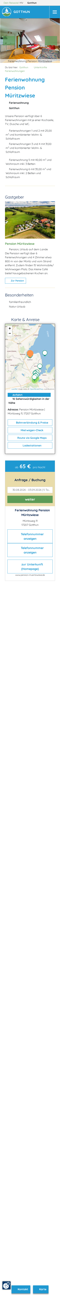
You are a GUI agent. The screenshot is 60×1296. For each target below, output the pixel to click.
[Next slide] (51, 40)
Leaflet (14, 389)
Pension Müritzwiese (19, 244)
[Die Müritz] (46, 354)
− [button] (10, 333)
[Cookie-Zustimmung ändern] (6, 1285)
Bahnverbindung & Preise (31, 422)
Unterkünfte (40, 67)
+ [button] (10, 328)
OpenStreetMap (36, 389)
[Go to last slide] (9, 40)
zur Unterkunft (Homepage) (32, 566)
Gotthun (32, 2)
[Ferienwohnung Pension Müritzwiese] (31, 354)
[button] (22, 12)
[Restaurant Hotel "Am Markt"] (35, 378)
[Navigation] (54, 12)
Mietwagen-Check (31, 430)
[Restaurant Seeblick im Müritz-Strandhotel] (41, 367)
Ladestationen (32, 445)
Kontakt (22, 1289)
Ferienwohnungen (15, 71)
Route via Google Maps (32, 437)
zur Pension (17, 280)
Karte (42, 1289)
